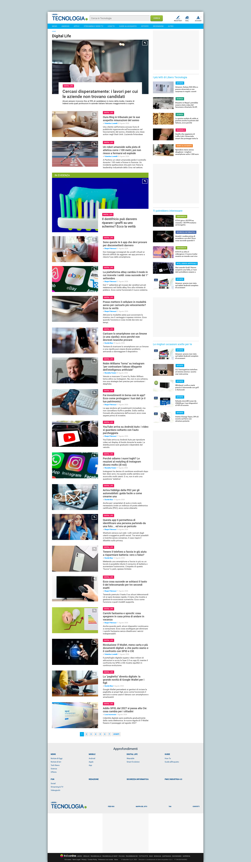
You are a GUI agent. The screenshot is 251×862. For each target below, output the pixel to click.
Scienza (54, 769)
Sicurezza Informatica (138, 779)
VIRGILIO (86, 856)
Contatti (196, 806)
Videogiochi (55, 790)
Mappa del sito (141, 806)
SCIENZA (180, 99)
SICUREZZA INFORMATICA (186, 232)
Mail (187, 21)
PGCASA (122, 856)
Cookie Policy (92, 859)
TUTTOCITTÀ (143, 856)
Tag (170, 806)
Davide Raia (109, 343)
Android (92, 758)
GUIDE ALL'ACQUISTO (128, 26)
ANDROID (65, 26)
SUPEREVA (186, 856)
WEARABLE (181, 130)
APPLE (76, 26)
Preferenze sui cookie (105, 859)
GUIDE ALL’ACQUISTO (184, 146)
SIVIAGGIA (157, 856)
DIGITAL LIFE (68, 86)
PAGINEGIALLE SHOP (110, 856)
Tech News (55, 765)
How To (168, 758)
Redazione (94, 779)
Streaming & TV (57, 787)
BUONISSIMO (177, 856)
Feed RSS (111, 806)
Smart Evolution (133, 762)
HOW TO (111, 26)
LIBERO (79, 856)
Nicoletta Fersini (110, 373)
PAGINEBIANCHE (132, 856)
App (90, 765)
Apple (91, 762)
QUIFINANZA (166, 856)
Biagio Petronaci (110, 248)
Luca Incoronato (110, 714)
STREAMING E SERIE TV (93, 26)
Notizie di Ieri (56, 762)
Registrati (178, 21)
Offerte (53, 772)
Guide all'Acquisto (172, 762)
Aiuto (116, 859)
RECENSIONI (158, 26)
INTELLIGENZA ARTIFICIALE (187, 263)
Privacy (84, 859)
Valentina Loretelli (111, 123)
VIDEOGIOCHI (181, 216)
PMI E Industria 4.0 (173, 779)
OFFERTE (145, 26)
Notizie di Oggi (56, 758)
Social (53, 783)
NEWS (54, 26)
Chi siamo (67, 859)
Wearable (130, 758)
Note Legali (76, 859)
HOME (54, 31)
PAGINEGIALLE (96, 856)
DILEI (151, 856)
